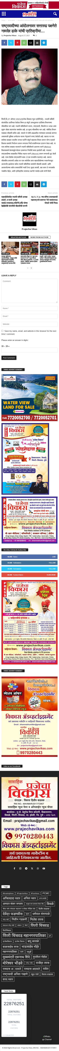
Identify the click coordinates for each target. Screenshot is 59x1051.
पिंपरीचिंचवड (7, 930)
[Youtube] (44, 869)
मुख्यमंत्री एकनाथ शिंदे (16, 957)
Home (3, 20)
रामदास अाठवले (12, 968)
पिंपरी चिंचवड (40, 925)
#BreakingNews (8, 893)
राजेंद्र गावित (29, 963)
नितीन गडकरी (19, 919)
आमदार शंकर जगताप (13, 903)
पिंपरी (26, 925)
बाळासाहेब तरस (10, 946)
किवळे (50, 904)
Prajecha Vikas (10, 35)
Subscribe (51, 575)
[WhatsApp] (24, 43)
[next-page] (31, 267)
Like (54, 557)
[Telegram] (44, 43)
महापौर (22, 952)
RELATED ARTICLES (18, 237)
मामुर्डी (29, 952)
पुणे (50, 936)
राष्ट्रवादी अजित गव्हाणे (15, 974)
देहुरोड (27, 914)
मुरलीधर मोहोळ (40, 956)
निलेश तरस (36, 919)
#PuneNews (35, 893)
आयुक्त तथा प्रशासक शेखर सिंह (35, 904)
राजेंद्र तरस (42, 963)
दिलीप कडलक (44, 909)
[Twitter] (11, 43)
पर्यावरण (19, 925)
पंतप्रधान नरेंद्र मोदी (8, 925)
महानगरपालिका (10, 951)
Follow (52, 563)
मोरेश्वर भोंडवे (12, 963)
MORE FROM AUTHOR (39, 237)
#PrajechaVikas (22, 893)
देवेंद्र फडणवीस (13, 914)
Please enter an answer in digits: (14, 340)
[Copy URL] (50, 43)
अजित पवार (29, 898)
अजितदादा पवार (11, 898)
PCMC (46, 893)
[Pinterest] (17, 43)
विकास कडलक (47, 974)
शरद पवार (8, 979)
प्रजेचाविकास (7, 941)
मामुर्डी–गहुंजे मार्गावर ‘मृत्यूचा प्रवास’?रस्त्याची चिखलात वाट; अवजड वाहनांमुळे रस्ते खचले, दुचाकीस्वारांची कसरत (48, 258)
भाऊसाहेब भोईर (30, 946)
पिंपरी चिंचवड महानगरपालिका (24, 935)
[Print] (37, 43)
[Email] (31, 43)
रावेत (45, 969)
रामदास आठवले (32, 968)
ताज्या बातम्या (11, 20)
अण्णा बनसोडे (42, 898)
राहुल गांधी (35, 974)
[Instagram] (21, 869)
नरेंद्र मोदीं (6, 919)
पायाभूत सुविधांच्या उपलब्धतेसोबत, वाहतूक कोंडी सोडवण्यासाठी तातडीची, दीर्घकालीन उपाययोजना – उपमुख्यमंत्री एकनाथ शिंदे (9, 259)
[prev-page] (27, 267)
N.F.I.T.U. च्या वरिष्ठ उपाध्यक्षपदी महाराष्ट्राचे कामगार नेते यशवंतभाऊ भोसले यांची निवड (44, 199)
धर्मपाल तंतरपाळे (41, 914)
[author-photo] (29, 219)
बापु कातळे (33, 941)
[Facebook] (4, 43)
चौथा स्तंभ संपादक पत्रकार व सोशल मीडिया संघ (19, 909)
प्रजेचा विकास (19, 941)
